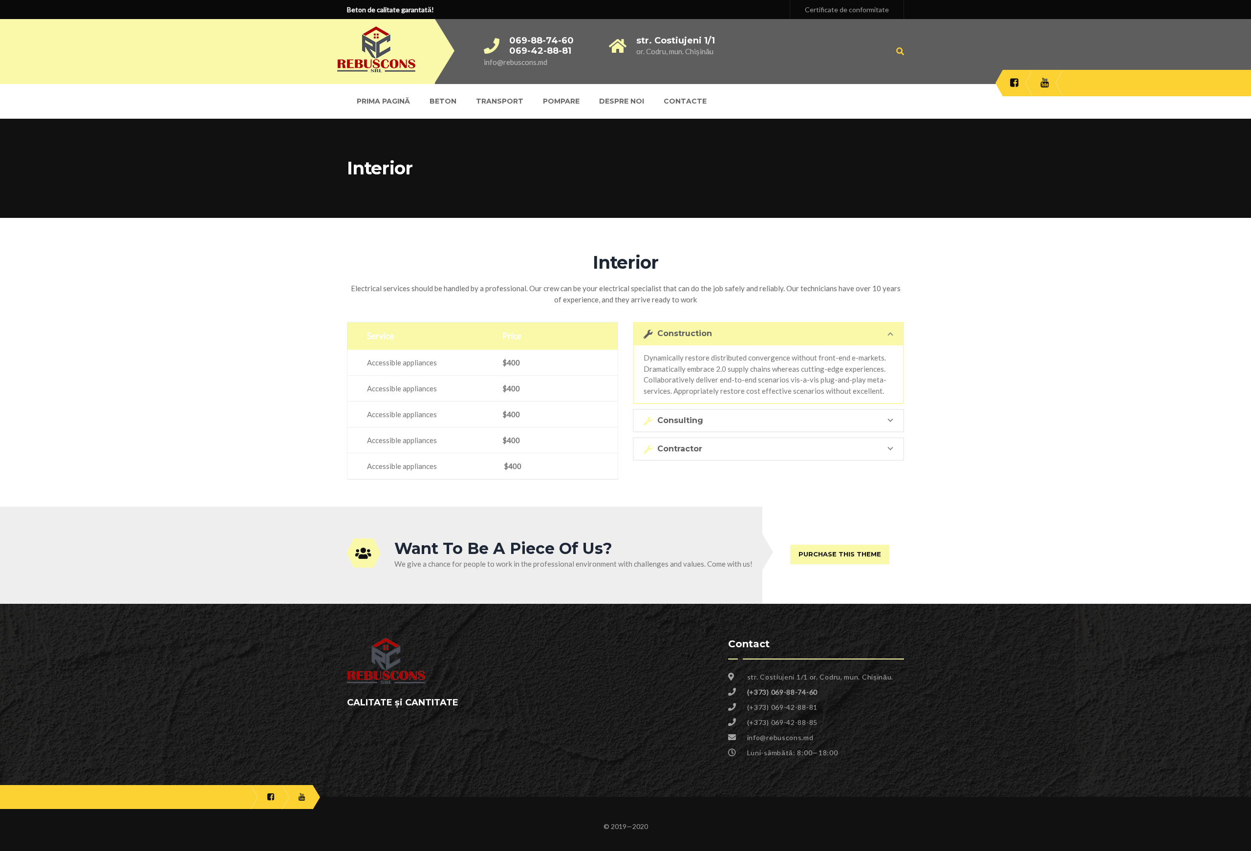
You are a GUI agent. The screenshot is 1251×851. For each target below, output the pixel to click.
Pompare (561, 101)
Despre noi (621, 101)
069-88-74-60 (541, 40)
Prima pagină (383, 101)
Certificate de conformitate (847, 9)
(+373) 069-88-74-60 (782, 692)
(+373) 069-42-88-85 (782, 722)
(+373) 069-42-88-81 (782, 707)
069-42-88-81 (540, 50)
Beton (443, 101)
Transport (499, 101)
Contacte (685, 101)
